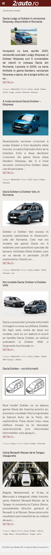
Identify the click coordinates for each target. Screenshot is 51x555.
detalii (36, 89)
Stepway (34, 92)
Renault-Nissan (22, 534)
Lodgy (11, 92)
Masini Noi (15, 89)
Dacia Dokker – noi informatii (20, 368)
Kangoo (10, 360)
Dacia (30, 89)
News (13, 444)
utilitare (18, 360)
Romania (25, 92)
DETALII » (8, 82)
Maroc (11, 534)
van (12, 273)
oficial (43, 270)
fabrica (40, 531)
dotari (5, 92)
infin (47, 547)
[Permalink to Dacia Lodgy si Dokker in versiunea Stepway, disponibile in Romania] (25, 45)
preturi (18, 92)
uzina (39, 534)
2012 (30, 179)
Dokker (43, 89)
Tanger (32, 534)
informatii (41, 444)
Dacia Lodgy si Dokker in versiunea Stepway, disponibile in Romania (24, 20)
